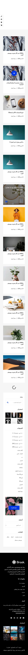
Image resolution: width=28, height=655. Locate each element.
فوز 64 (21, 477)
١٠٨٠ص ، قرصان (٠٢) (17, 436)
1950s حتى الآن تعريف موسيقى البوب (15, 54)
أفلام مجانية (20, 450)
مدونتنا (20, 647)
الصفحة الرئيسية (20, 21)
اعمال (12, 537)
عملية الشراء (14, 508)
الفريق (23, 586)
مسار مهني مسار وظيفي (19, 589)
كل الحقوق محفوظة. (7, 650)
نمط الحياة (13, 58)
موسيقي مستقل (18, 540)
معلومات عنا (22, 583)
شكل (8, 537)
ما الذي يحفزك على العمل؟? (16, 142)
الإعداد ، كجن (20, 453)
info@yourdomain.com (18, 611)
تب (22, 457)
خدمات (23, 592)
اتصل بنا (8, 647)
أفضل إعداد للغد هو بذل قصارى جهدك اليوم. (14, 188)
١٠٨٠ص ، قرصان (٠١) (17, 433)
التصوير (21, 484)
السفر (21, 460)
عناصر (13, 21)
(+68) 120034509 (20, 613)
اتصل (24, 595)
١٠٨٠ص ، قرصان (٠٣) (17, 440)
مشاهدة (21, 467)
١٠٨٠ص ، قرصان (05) (17, 447)
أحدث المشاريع (14, 647)
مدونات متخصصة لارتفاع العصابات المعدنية (14, 83)
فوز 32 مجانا (20, 474)
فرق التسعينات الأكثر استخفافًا (15, 112)
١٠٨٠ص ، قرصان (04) (17, 443)
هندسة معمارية (18, 537)
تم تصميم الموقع (19, 471)
